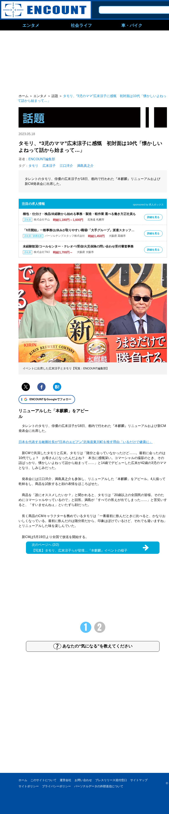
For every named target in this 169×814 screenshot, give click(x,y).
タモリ (33, 165)
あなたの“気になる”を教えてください (97, 646)
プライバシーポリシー (56, 786)
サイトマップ (139, 780)
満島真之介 (85, 165)
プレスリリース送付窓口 (111, 780)
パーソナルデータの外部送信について (98, 786)
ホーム (23, 780)
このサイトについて (43, 780)
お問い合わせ (83, 780)
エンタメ (30, 25)
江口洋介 (66, 165)
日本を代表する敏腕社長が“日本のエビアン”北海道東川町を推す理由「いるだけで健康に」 (86, 442)
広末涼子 (49, 165)
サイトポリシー (29, 786)
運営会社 (65, 780)
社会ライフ (81, 25)
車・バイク (132, 25)
